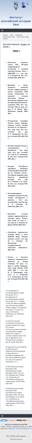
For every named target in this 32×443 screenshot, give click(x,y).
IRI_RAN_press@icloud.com (24, 428)
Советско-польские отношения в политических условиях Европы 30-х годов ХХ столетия (15, 324)
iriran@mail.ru (11, 428)
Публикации (18, 35)
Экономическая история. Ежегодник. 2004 (15, 389)
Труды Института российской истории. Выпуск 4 (16, 348)
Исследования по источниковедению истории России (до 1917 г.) (15, 293)
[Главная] (16, 6)
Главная (5, 35)
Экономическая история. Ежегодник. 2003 (15, 368)
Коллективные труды (9, 37)
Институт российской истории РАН (16, 20)
